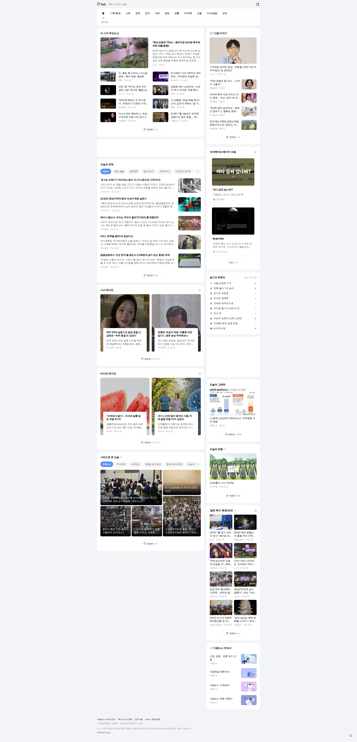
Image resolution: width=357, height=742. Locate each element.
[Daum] (99, 4)
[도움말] (200, 290)
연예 (110, 4)
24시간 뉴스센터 (125, 719)
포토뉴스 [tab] (107, 464)
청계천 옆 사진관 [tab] (174, 464)
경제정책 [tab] (134, 171)
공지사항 (139, 719)
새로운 (152, 129)
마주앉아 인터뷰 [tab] (183, 171)
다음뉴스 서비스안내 (106, 719)
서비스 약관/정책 (152, 719)
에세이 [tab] (106, 171)
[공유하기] (257, 4)
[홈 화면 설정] (351, 736)
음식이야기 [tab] (148, 171)
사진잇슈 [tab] (135, 464)
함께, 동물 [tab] (119, 171)
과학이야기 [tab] (165, 171)
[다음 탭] (198, 171)
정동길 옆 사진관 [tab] (153, 464)
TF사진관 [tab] (121, 464)
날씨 (124, 4)
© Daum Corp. (104, 732)
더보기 (231, 262)
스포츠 (117, 4)
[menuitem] (103, 13)
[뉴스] (103, 4)
